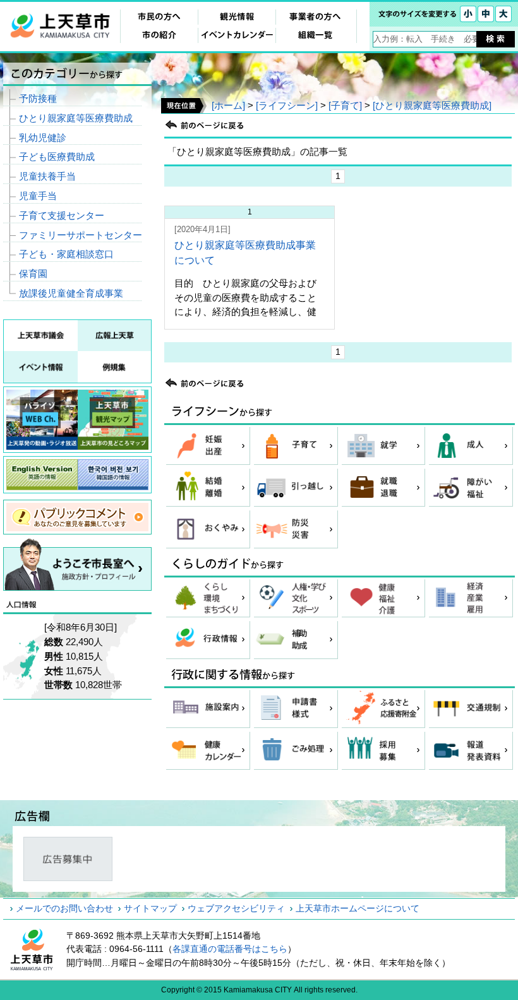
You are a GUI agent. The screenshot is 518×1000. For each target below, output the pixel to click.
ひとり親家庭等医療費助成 (76, 118)
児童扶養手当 (47, 176)
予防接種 (38, 98)
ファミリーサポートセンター (80, 235)
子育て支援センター (61, 215)
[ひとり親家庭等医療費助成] (432, 105)
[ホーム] (228, 105)
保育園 (33, 273)
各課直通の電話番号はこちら (229, 949)
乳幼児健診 (42, 137)
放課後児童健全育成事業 (71, 293)
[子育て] (345, 105)
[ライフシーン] (287, 105)
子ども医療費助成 (57, 156)
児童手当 (38, 195)
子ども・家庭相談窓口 (66, 254)
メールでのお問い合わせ (64, 908)
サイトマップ (150, 908)
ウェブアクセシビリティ (236, 908)
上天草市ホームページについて (357, 908)
